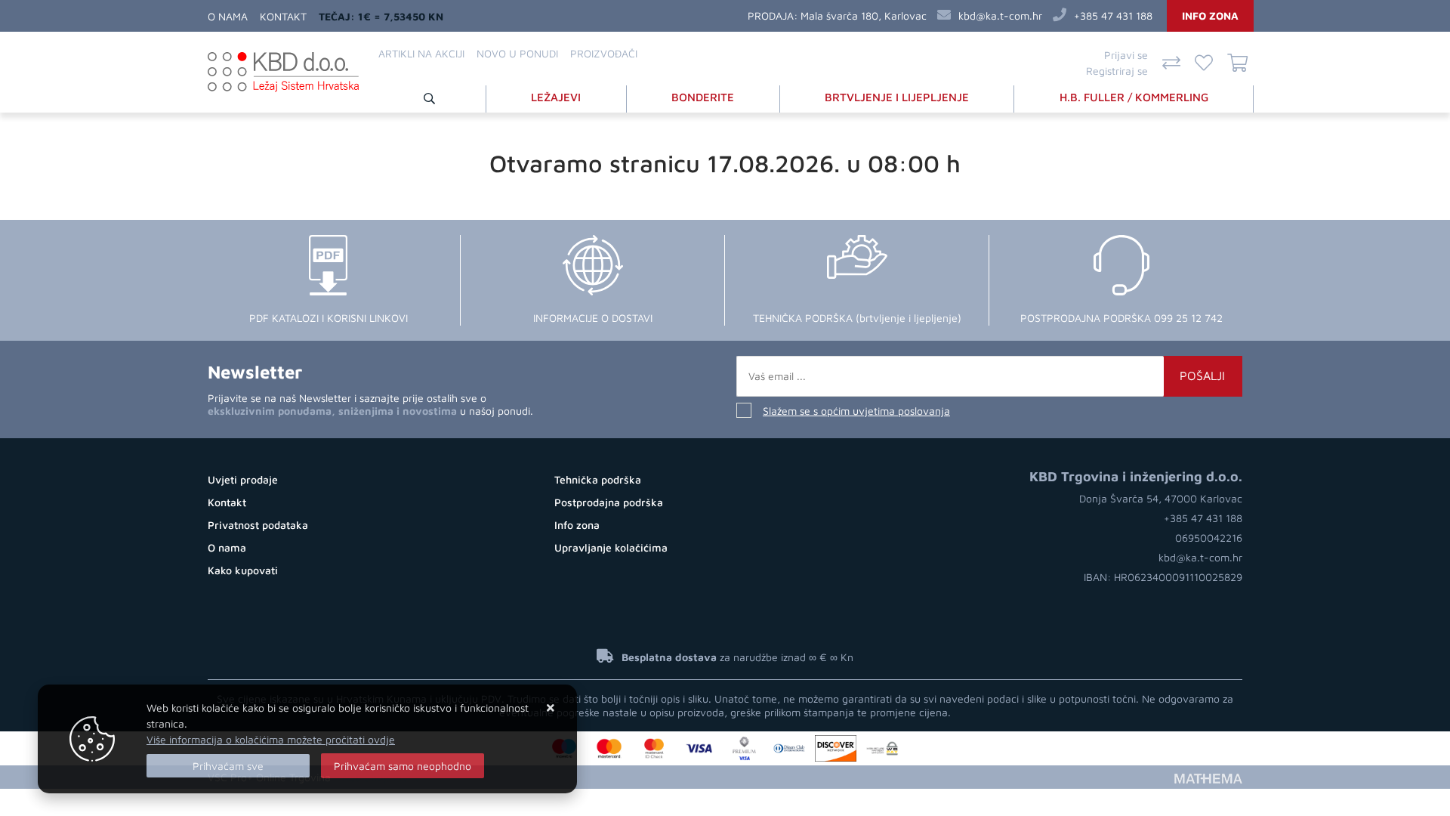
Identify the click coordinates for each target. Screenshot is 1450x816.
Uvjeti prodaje (243, 479)
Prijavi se (1126, 54)
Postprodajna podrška (608, 502)
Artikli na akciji (421, 53)
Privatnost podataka (258, 524)
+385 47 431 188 (1113, 15)
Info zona (1210, 15)
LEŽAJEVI (556, 97)
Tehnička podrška (597, 479)
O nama (228, 16)
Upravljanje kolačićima (611, 547)
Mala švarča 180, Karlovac (864, 15)
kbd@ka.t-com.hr (1000, 15)
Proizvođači (603, 53)
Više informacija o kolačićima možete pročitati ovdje (271, 739)
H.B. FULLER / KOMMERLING (1134, 97)
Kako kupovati (243, 570)
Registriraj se (1117, 70)
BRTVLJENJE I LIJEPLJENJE (897, 97)
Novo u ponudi (517, 53)
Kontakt (283, 16)
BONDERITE (702, 97)
